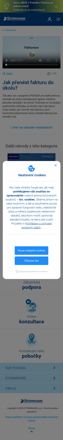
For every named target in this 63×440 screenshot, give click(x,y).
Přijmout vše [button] (32, 260)
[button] (31, 271)
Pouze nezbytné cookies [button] (31, 250)
